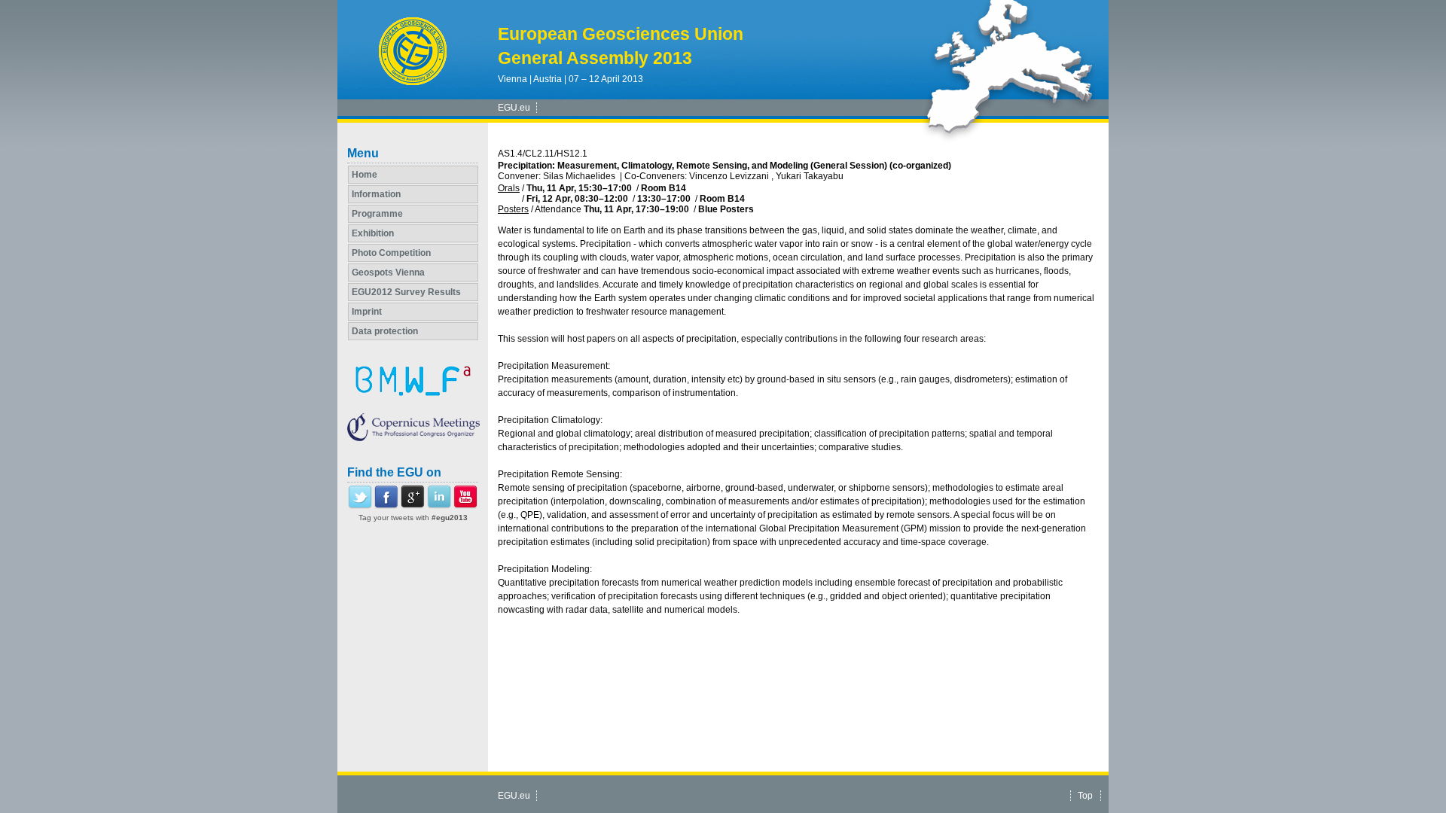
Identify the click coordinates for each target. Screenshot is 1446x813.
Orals (509, 188)
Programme (377, 214)
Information (376, 194)
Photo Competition (391, 253)
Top (1085, 795)
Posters (513, 209)
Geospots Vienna (388, 272)
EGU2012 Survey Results (406, 292)
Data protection (385, 331)
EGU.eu (514, 107)
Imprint (367, 311)
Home (364, 174)
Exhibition (373, 233)
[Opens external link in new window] (360, 506)
